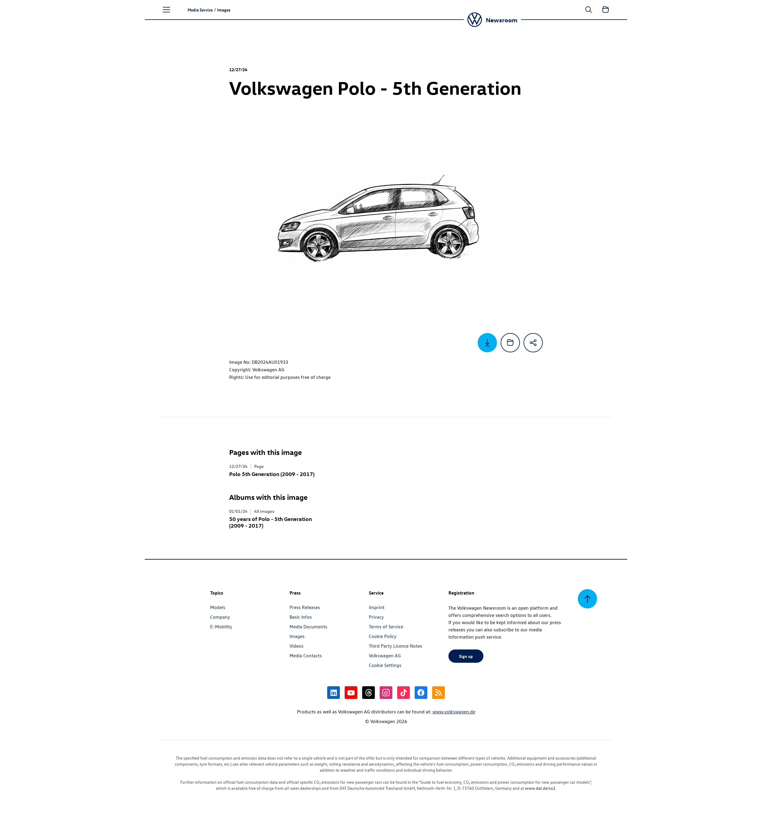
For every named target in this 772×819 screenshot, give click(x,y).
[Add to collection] (510, 342)
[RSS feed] (438, 692)
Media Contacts (306, 655)
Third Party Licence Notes (395, 646)
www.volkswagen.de (453, 712)
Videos (296, 646)
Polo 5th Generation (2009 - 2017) (272, 473)
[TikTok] (403, 692)
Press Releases (305, 607)
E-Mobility (221, 627)
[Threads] (368, 692)
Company (220, 617)
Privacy (376, 617)
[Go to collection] (605, 9)
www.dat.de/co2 (540, 788)
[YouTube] (351, 692)
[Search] (588, 9)
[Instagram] (386, 692)
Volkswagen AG (385, 655)
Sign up (466, 656)
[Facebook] (421, 692)
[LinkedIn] (333, 692)
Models (217, 607)
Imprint (376, 607)
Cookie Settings (385, 665)
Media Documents (308, 627)
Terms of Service (386, 627)
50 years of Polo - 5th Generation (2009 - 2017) (270, 522)
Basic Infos (301, 617)
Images (297, 636)
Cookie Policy (383, 636)
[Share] (533, 342)
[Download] (487, 342)
